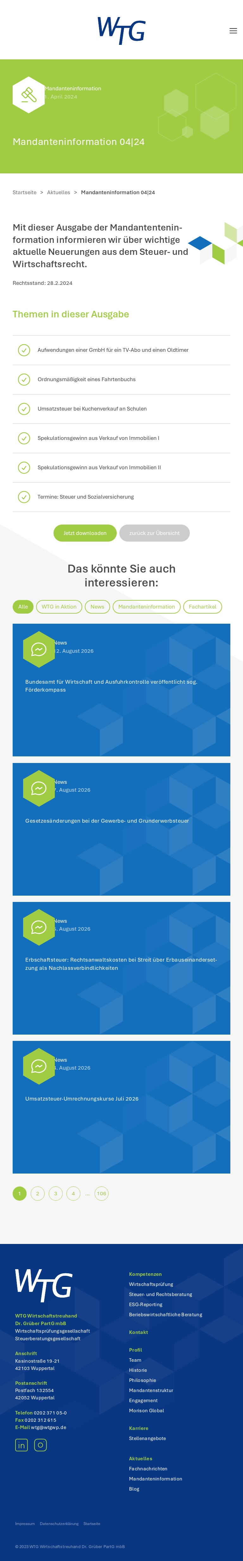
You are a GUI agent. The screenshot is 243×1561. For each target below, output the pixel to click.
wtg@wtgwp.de (48, 1427)
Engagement (143, 1400)
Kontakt (138, 1332)
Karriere (139, 1428)
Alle (23, 606)
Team (135, 1360)
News (97, 606)
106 (101, 1193)
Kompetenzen (145, 1274)
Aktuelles (58, 192)
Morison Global (146, 1411)
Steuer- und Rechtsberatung (160, 1294)
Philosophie (142, 1380)
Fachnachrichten (148, 1469)
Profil (135, 1350)
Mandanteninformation (73, 88)
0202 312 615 (40, 1420)
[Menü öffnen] (228, 30)
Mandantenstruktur (151, 1390)
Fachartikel (202, 606)
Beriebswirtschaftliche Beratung (165, 1315)
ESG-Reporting (145, 1304)
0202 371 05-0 (50, 1413)
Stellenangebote (147, 1438)
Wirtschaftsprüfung (151, 1284)
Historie (138, 1370)
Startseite (24, 192)
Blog (134, 1489)
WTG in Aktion (59, 606)
